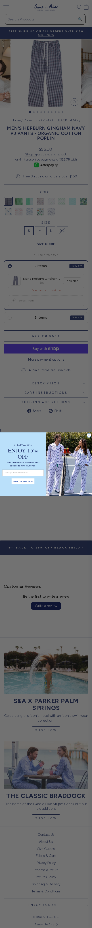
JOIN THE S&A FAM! (23, 481)
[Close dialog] (89, 435)
